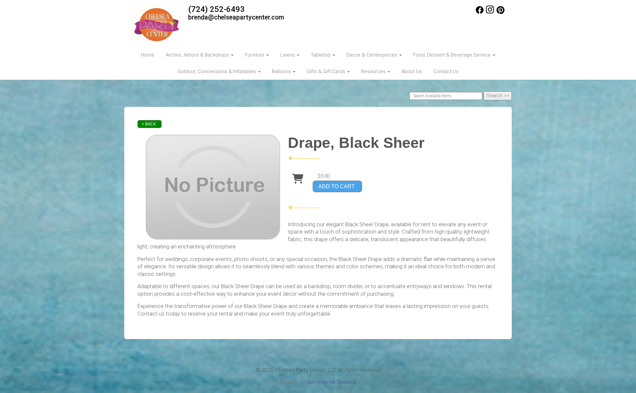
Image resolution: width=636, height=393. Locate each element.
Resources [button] (374, 71)
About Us (411, 71)
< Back (149, 124)
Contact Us (445, 71)
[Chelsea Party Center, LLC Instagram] (490, 12)
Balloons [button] (282, 71)
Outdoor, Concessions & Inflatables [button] (217, 71)
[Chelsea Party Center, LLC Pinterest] (500, 12)
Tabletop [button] (321, 55)
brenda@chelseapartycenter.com (236, 17)
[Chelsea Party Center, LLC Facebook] (480, 12)
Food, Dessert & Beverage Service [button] (452, 55)
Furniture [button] (255, 55)
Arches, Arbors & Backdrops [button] (198, 55)
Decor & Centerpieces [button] (372, 55)
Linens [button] (288, 55)
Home (147, 55)
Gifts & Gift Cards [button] (326, 71)
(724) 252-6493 (216, 9)
